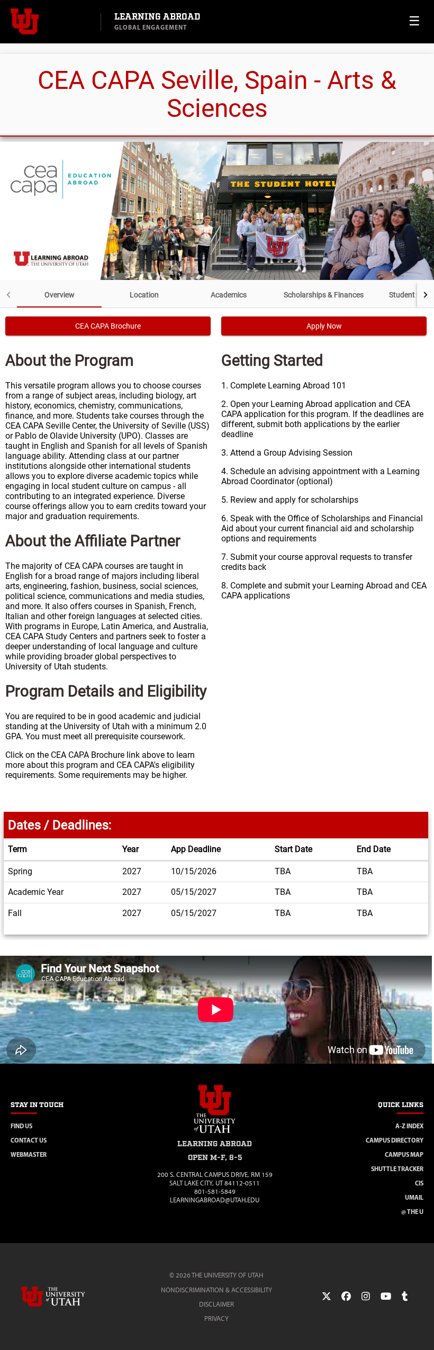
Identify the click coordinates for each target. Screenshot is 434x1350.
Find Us (21, 1126)
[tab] (59, 294)
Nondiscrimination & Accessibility (216, 1290)
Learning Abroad (157, 17)
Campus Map (404, 1154)
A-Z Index (409, 1126)
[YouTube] (386, 1296)
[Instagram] (365, 1296)
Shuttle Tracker (397, 1169)
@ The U (412, 1212)
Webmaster (29, 1154)
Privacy (216, 1318)
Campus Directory (394, 1140)
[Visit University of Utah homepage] (50, 21)
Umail (414, 1197)
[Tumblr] (405, 1296)
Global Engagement (150, 27)
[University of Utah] (68, 1296)
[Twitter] (326, 1296)
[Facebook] (346, 1296)
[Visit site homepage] (215, 1135)
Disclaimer (216, 1304)
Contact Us (29, 1140)
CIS (419, 1183)
